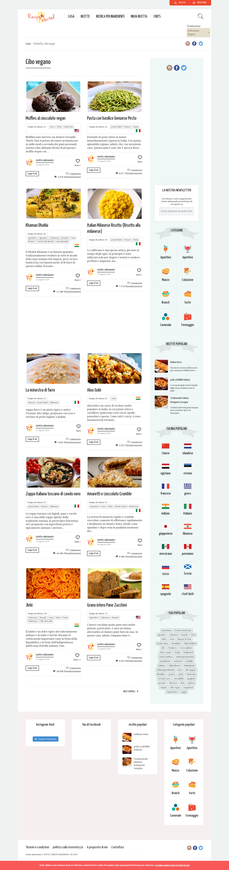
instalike (189, 661)
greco (187, 493)
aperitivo (162, 635)
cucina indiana (165, 657)
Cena (73, 238)
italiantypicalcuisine (166, 670)
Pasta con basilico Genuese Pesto (111, 118)
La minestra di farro (40, 390)
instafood (178, 661)
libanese (188, 533)
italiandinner (175, 665)
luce (180, 670)
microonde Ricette (46, 241)
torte (52, 127)
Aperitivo (32, 238)
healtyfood (188, 652)
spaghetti (191, 679)
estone (188, 473)
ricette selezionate (45, 160)
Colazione (54, 238)
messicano (165, 554)
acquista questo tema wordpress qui (173, 865)
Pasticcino (68, 127)
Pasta (136, 127)
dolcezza (173, 683)
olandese (187, 453)
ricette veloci (162, 643)
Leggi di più (32, 173)
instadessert (165, 661)
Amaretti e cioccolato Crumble (109, 494)
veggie (183, 692)
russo (165, 574)
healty (177, 652)
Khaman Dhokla (37, 225)
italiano (187, 513)
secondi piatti (62, 241)
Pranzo (127, 127)
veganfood (188, 687)
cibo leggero (190, 670)
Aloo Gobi (94, 390)
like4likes (161, 674)
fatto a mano (166, 652)
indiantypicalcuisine (185, 657)
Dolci (59, 127)
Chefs (157, 16)
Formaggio (187, 325)
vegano (163, 687)
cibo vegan (175, 687)
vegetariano (172, 692)
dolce (164, 639)
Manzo (165, 280)
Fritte (65, 618)
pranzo (172, 674)
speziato (162, 683)
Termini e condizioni (37, 847)
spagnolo (165, 594)
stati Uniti (188, 594)
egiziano (166, 473)
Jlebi (29, 605)
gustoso (191, 683)
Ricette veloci (121, 506)
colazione (173, 635)
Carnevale (165, 325)
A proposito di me (97, 847)
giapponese (165, 533)
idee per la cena (184, 639)
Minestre (54, 403)
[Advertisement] (84, 324)
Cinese (165, 453)
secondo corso (164, 679)
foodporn (172, 648)
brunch (184, 635)
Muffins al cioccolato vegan (45, 118)
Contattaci (117, 847)
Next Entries (129, 691)
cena (172, 639)
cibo (163, 648)
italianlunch (189, 665)
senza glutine (186, 648)
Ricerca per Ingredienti (110, 16)
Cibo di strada (46, 621)
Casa (71, 16)
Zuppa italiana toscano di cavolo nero (53, 494)
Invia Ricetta (139, 16)
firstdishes (176, 643)
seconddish (179, 679)
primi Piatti (116, 127)
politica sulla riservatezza (68, 847)
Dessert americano (183, 630)
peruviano (187, 554)
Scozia (187, 573)
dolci (182, 683)
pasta (181, 674)
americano (166, 630)
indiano (165, 513)
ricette (85, 16)
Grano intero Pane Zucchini (107, 605)
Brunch (65, 238)
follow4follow (190, 643)
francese (165, 493)
